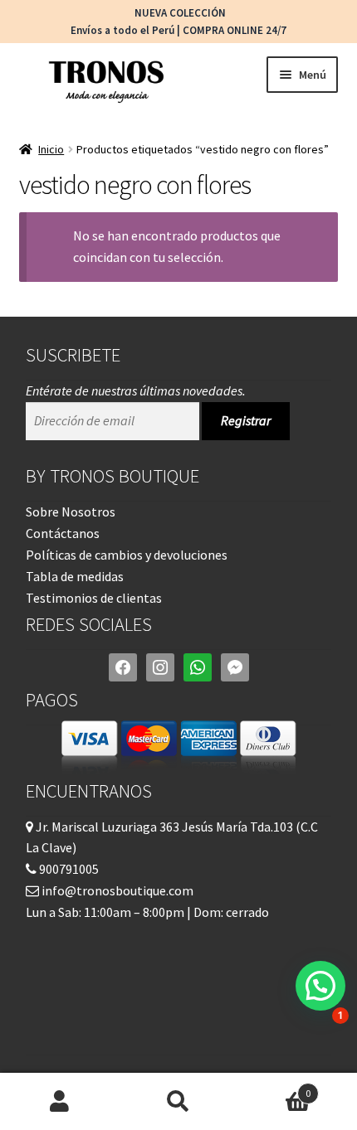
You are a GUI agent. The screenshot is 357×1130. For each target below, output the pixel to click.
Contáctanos (63, 533)
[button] (320, 986)
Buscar (178, 1102)
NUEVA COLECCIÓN (179, 13)
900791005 (68, 869)
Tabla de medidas (75, 576)
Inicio (51, 149)
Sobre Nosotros (70, 511)
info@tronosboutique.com (116, 890)
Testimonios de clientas (94, 597)
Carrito (274, 1087)
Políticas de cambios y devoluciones (126, 554)
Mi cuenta (59, 1102)
